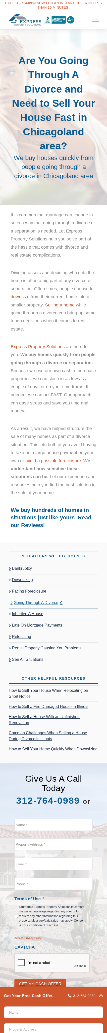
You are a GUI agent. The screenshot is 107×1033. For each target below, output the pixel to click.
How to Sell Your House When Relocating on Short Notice (48, 693)
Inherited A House (27, 614)
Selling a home (60, 304)
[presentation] (52, 963)
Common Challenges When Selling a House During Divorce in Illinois (48, 736)
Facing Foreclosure (29, 591)
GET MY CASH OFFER (40, 984)
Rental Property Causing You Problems (46, 648)
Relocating (21, 636)
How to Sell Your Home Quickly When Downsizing (53, 749)
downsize (20, 296)
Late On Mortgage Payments (37, 625)
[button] (95, 20)
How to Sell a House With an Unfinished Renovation (44, 720)
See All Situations (27, 659)
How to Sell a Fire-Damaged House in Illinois (48, 706)
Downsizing (22, 580)
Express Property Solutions (38, 346)
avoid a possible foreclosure (53, 460)
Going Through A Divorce (36, 602)
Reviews (32, 525)
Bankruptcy (22, 568)
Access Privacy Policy (28, 937)
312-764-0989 (48, 801)
